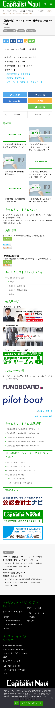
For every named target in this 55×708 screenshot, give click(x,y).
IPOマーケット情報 (9, 31)
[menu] (51, 4)
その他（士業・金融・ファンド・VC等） (19, 563)
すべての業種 (7, 560)
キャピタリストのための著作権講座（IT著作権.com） (24, 579)
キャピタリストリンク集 (15, 475)
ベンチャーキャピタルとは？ (16, 462)
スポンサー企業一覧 (45, 411)
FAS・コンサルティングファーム (26, 560)
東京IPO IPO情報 (14, 78)
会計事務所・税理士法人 (13, 566)
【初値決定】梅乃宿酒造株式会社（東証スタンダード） (26, 442)
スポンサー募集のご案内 (18, 290)
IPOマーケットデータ (26, 557)
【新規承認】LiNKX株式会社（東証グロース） (23, 433)
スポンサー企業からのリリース (14, 573)
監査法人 (27, 566)
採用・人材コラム (11, 586)
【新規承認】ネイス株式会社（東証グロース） (23, 429)
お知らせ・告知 (16, 576)
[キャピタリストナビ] (21, 4)
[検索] (45, 4)
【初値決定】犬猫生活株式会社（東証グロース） (23, 446)
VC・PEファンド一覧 (17, 479)
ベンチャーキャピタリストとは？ (18, 466)
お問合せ (12, 294)
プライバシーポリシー (30, 703)
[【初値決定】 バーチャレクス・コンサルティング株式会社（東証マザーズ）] (15, 114)
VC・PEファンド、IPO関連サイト (21, 483)
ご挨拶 (11, 282)
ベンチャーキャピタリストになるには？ (20, 470)
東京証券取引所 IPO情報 (17, 74)
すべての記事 (31, 31)
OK (16, 703)
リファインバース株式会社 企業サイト (23, 82)
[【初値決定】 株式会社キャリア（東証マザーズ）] (40, 114)
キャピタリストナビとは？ (15, 278)
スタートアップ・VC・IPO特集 (16, 582)
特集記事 (6, 576)
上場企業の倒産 (34, 582)
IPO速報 (21, 31)
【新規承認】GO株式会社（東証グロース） (21, 437)
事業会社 (39, 563)
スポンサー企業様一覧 (17, 286)
